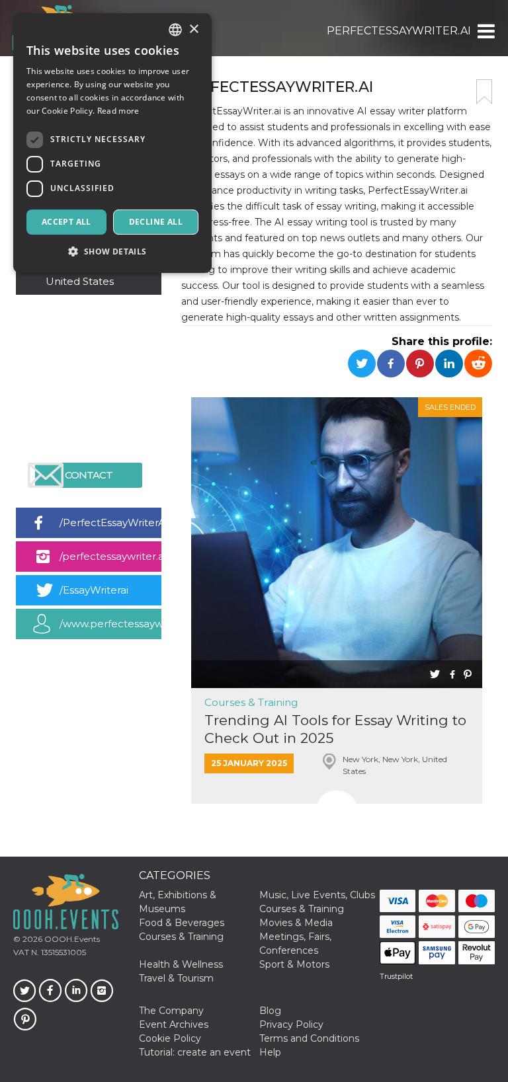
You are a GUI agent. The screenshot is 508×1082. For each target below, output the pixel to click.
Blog (270, 1011)
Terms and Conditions (309, 1038)
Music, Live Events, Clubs (317, 895)
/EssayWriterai (94, 590)
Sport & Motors (294, 964)
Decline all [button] (156, 221)
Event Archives (173, 1024)
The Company (171, 1011)
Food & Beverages (181, 923)
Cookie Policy (170, 1038)
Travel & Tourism (176, 978)
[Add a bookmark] (484, 91)
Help (270, 1052)
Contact (88, 475)
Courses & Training (251, 702)
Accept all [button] (66, 221)
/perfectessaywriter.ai (110, 556)
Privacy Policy (291, 1024)
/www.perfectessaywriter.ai (110, 623)
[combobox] (175, 29)
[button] (485, 31)
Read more (118, 110)
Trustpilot (396, 976)
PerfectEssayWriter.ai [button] (399, 30)
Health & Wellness (181, 964)
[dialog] (112, 143)
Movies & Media (296, 923)
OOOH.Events (71, 939)
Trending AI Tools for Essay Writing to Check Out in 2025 (335, 729)
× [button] (193, 29)
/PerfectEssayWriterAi (110, 522)
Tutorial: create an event (195, 1052)
